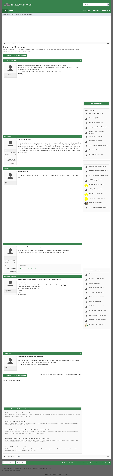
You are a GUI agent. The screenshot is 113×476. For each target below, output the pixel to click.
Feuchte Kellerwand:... (96, 301)
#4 (80, 244)
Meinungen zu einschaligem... (98, 310)
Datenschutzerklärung (102, 463)
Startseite (64, 463)
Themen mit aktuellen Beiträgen (23, 14)
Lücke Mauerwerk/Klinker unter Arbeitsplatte (18, 413)
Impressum (80, 463)
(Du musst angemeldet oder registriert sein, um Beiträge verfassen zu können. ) (61, 374)
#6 (80, 353)
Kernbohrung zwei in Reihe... (98, 319)
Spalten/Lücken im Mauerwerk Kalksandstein (18, 447)
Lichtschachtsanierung (96, 113)
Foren (5, 11)
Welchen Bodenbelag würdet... (98, 175)
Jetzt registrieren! (96, 103)
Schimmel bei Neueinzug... (97, 292)
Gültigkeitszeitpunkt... (96, 189)
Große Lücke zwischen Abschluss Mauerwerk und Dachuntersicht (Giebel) (27, 430)
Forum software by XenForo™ (17, 468)
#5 (80, 276)
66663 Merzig (13, 163)
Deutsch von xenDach (42, 468)
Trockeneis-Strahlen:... (96, 150)
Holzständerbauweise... (96, 141)
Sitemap (73, 463)
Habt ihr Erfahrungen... (96, 202)
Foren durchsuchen (8, 14)
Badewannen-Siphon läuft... (97, 166)
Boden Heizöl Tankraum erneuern (96, 132)
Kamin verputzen (94, 283)
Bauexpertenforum (8, 463)
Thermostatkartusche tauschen (98, 145)
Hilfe (69, 463)
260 (15, 154)
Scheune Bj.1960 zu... (95, 118)
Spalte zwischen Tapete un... (97, 315)
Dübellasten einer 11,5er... (97, 287)
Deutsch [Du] (20, 463)
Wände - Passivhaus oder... (97, 278)
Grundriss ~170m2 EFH (96, 136)
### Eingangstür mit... (96, 180)
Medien (11, 11)
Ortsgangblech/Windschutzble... (99, 127)
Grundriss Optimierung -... (97, 122)
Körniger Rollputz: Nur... (96, 154)
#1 (80, 60)
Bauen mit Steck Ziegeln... (97, 184)
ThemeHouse (16, 470)
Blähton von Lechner (95, 274)
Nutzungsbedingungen (90, 463)
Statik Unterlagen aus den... (97, 306)
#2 (80, 136)
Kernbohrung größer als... (97, 297)
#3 (80, 168)
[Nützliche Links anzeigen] (108, 43)
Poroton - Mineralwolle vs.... (97, 324)
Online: (85, 11)
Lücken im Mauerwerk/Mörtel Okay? (16, 421)
